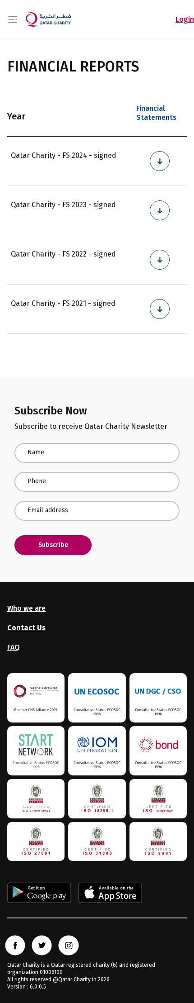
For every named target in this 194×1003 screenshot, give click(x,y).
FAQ (13, 647)
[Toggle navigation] (12, 19)
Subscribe (53, 545)
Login (185, 19)
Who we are (26, 608)
